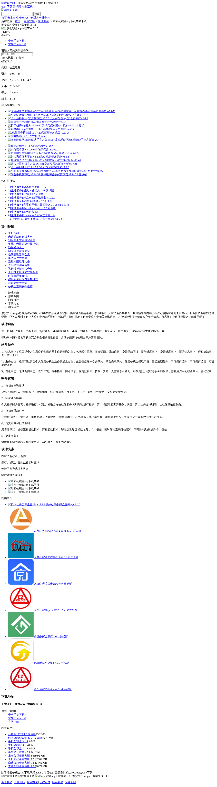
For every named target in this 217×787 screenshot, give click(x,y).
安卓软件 (24, 17)
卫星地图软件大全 (19, 261)
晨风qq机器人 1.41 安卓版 (38, 190)
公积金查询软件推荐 (20, 286)
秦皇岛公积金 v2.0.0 (20, 752)
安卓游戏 (12, 17)
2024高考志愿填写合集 (21, 240)
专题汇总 (27, 6)
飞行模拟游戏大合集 (20, 268)
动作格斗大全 (16, 247)
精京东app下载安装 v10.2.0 (39, 197)
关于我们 (6, 782)
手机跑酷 (13, 233)
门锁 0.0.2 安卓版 (33, 194)
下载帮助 (19, 782)
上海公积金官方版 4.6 (21, 755)
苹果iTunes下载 (17, 44)
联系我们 (57, 782)
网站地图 (70, 782)
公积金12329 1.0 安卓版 (22, 734)
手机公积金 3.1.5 (18, 741)
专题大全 (36, 17)
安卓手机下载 (16, 40)
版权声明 (32, 782)
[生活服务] (16, 186)
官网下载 (13, 721)
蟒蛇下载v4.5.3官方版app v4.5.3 (43, 218)
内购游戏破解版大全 (20, 236)
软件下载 (6, 6)
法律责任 (45, 782)
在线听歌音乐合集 (19, 254)
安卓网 (17, 6)
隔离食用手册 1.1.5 (34, 186)
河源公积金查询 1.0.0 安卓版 (25, 737)
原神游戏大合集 (17, 282)
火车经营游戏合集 (19, 265)
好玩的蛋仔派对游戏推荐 (23, 279)
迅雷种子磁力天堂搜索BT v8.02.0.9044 (46, 204)
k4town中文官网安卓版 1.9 (39, 215)
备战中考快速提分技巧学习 (24, 243)
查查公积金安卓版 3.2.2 (22, 766)
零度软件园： (9, 3)
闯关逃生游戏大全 (19, 250)
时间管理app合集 (18, 275)
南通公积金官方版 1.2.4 (22, 762)
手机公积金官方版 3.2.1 (22, 759)
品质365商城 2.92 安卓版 (38, 201)
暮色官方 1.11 (31, 211)
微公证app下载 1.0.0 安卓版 (39, 208)
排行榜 (46, 17)
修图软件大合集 (17, 258)
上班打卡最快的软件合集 (23, 272)
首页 (4, 17)
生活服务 (43, 21)
